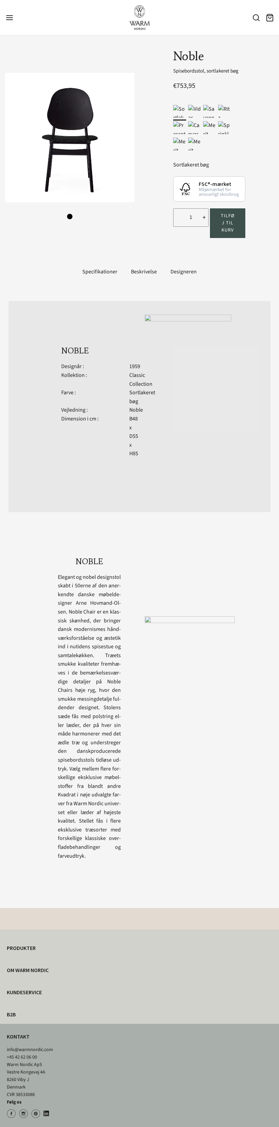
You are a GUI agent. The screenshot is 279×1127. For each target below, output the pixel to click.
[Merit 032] (194, 144)
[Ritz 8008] (224, 111)
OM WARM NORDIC (28, 970)
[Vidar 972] (194, 111)
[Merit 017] (209, 127)
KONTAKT (18, 1036)
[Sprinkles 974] (224, 127)
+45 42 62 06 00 (22, 1057)
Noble (136, 410)
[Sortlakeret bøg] (179, 111)
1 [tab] (69, 216)
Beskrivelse (144, 271)
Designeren (183, 271)
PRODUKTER (21, 948)
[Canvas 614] (194, 127)
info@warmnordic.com (30, 1049)
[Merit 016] (179, 144)
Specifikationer (99, 271)
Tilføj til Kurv (227, 223)
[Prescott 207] (179, 127)
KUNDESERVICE (24, 992)
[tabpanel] (69, 137)
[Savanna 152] (209, 111)
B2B (11, 1014)
